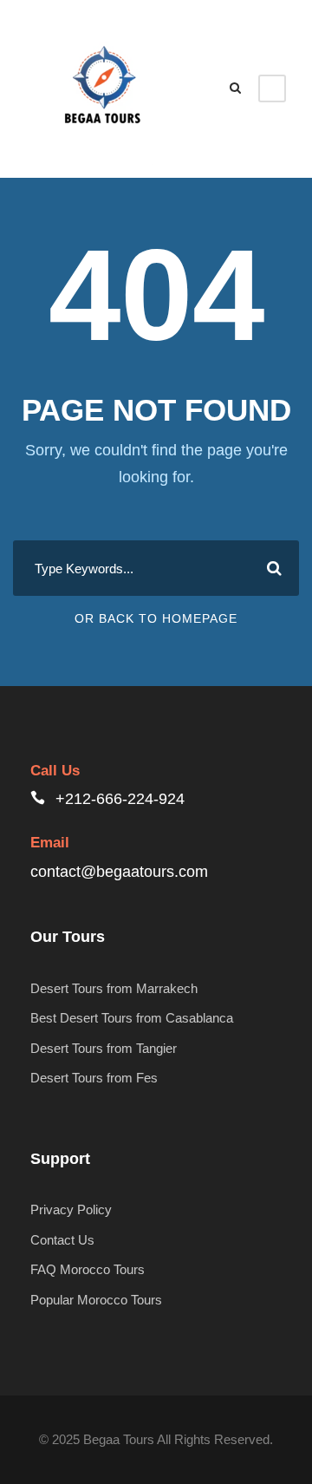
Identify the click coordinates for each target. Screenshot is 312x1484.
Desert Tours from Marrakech (114, 988)
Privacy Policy (71, 1209)
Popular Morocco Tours (96, 1299)
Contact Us (62, 1239)
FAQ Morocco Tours (87, 1269)
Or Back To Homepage (156, 618)
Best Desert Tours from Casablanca (131, 1017)
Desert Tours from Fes (94, 1077)
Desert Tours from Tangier (103, 1048)
